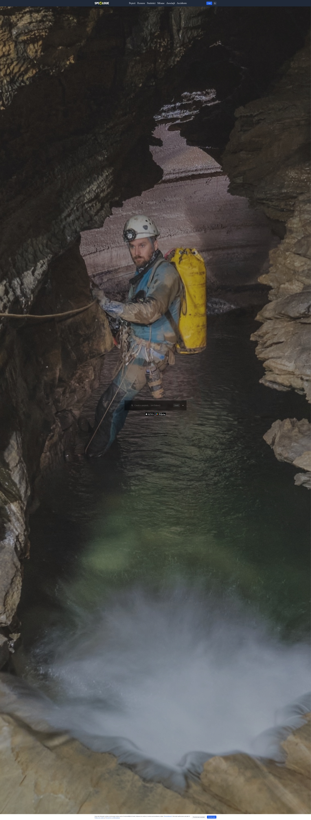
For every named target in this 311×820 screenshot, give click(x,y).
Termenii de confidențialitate (113, 818)
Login (209, 3)
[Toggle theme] (214, 3)
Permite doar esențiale (199, 817)
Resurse (141, 3)
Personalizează (168, 816)
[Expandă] (183, 405)
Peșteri (132, 3)
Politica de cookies (99, 818)
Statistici (151, 3)
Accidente (182, 3)
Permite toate (211, 817)
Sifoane (160, 3)
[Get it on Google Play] (161, 414)
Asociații (170, 3)
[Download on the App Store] (150, 414)
